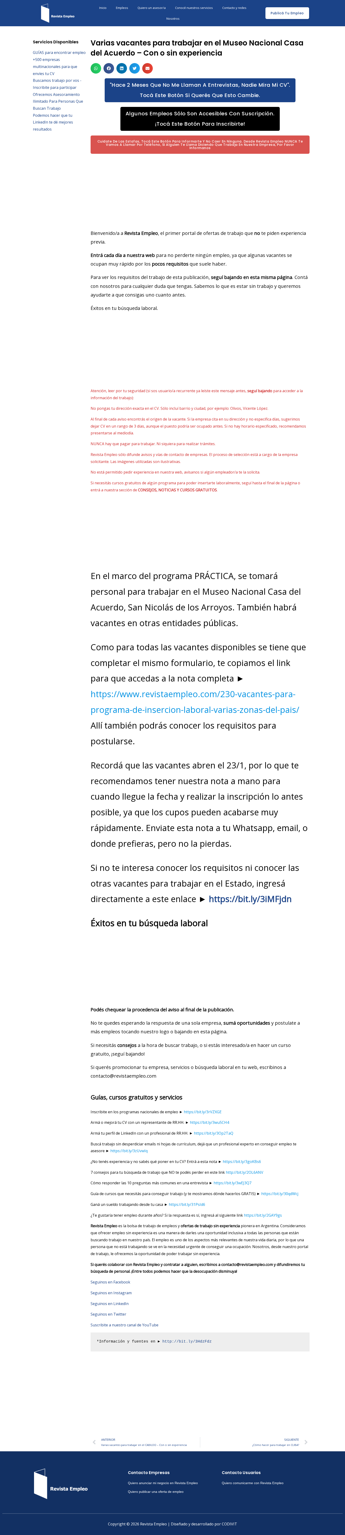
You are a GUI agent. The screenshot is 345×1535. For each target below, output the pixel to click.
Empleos (122, 8)
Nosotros (173, 18)
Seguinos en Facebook (110, 1282)
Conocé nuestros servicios (194, 8)
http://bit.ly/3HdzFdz (187, 1341)
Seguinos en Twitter (108, 1314)
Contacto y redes (234, 8)
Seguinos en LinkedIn (110, 1303)
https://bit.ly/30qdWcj (279, 1193)
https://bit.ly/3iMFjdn (250, 899)
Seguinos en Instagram (111, 1292)
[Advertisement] (200, 191)
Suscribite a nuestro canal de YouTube (124, 1325)
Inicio (103, 8)
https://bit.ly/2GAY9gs (263, 1215)
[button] (96, 68)
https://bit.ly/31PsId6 (187, 1204)
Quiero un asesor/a (152, 8)
